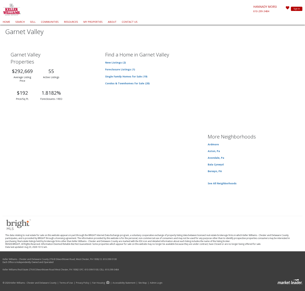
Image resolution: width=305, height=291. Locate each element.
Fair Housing (98, 282)
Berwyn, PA (215, 171)
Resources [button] (71, 21)
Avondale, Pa (216, 157)
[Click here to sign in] (287, 9)
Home (6, 21)
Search (20, 21)
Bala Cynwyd (216, 164)
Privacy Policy (82, 282)
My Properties (93, 21)
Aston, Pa (214, 151)
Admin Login (156, 282)
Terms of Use (66, 282)
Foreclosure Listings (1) (120, 69)
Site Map (142, 282)
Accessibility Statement (124, 282)
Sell (33, 21)
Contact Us (129, 21)
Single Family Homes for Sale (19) (126, 76)
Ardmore (213, 144)
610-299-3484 (261, 11)
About (112, 21)
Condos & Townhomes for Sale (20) (127, 83)
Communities (50, 21)
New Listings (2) (115, 62)
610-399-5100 (110, 259)
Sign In (297, 8)
